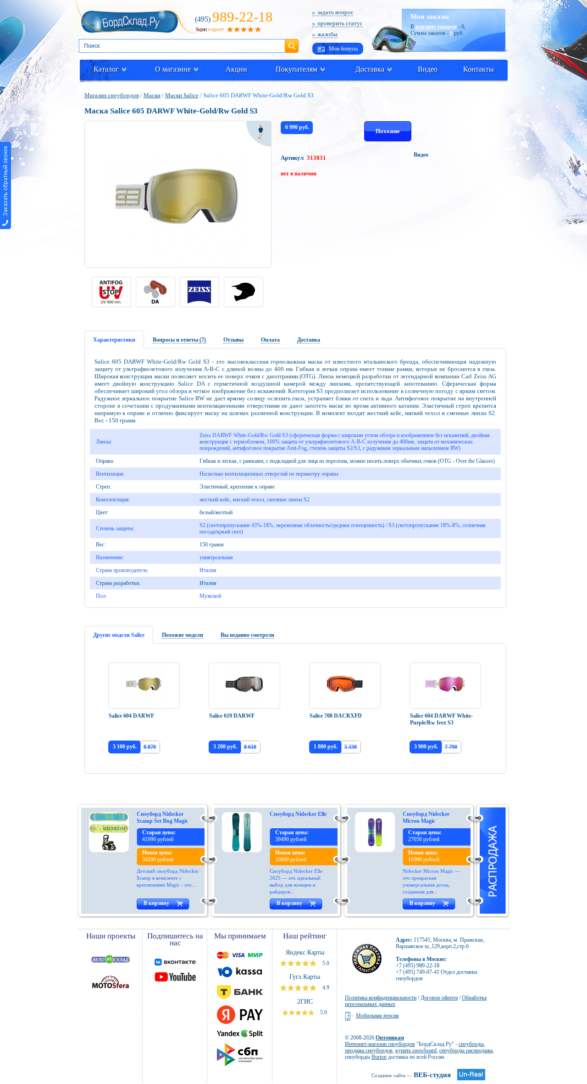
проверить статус (340, 23)
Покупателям (296, 69)
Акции (236, 69)
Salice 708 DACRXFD (336, 716)
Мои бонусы (342, 48)
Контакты (478, 69)
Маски (152, 95)
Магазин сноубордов (111, 95)
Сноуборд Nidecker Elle (298, 814)
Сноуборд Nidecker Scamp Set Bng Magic (162, 817)
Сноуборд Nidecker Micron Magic (426, 817)
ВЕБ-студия (411, 1074)
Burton (379, 1057)
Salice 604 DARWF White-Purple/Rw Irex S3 (441, 719)
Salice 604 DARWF (131, 716)
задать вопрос (335, 12)
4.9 (325, 987)
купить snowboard (416, 1050)
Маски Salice (182, 95)
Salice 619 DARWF (232, 716)
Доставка (369, 69)
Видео (427, 69)
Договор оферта (439, 997)
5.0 (325, 963)
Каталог (106, 69)
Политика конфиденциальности (380, 997)
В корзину (156, 903)
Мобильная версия (377, 1015)
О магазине (173, 69)
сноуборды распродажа (466, 1050)
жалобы (327, 34)
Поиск (292, 42)
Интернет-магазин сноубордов (380, 1044)
